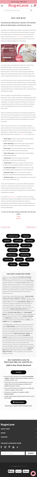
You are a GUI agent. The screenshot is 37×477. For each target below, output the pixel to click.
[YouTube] (13, 447)
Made (21, 466)
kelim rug (22, 134)
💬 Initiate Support (18, 402)
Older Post (6, 227)
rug (30, 279)
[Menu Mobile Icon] (2, 6)
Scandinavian (13, 196)
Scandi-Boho (19, 36)
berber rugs (25, 282)
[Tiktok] (17, 447)
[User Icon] (32, 6)
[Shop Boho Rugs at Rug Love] (18, 53)
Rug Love (15, 277)
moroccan (19, 282)
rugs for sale (6, 301)
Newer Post (30, 227)
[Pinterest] (9, 447)
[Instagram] (5, 447)
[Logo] (18, 6)
